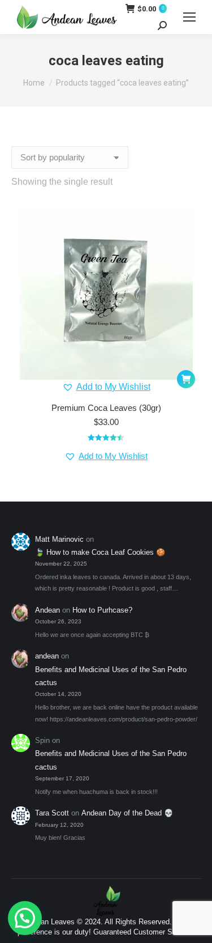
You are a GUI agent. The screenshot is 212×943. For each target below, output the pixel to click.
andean (47, 656)
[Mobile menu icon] (189, 17)
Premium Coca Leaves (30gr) (106, 408)
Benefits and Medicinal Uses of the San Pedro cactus (111, 676)
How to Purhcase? (102, 610)
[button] (106, 387)
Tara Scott (52, 813)
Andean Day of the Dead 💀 (127, 813)
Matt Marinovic (59, 539)
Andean (47, 610)
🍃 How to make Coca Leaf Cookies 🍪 (100, 552)
